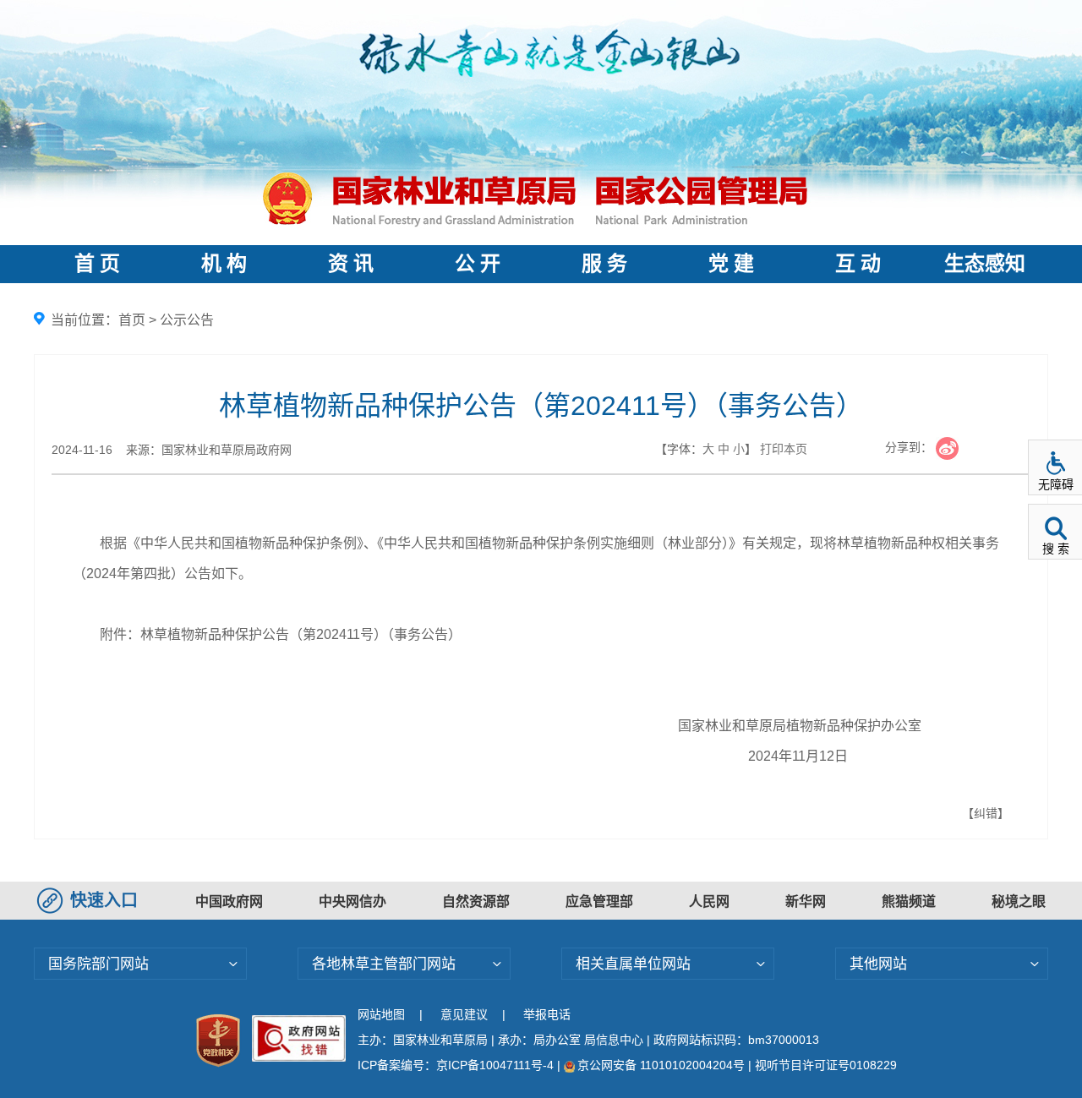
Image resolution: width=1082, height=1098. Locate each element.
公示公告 (187, 320)
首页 (131, 320)
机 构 (224, 264)
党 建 (731, 264)
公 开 (477, 264)
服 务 (604, 264)
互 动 (858, 264)
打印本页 (783, 449)
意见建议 (464, 1014)
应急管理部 (599, 901)
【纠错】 (985, 813)
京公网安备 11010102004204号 (661, 1065)
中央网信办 (352, 901)
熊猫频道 (909, 901)
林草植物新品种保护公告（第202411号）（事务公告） (301, 634)
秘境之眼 (1019, 901)
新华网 (805, 901)
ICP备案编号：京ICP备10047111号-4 (457, 1065)
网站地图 (381, 1014)
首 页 (97, 264)
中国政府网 (229, 901)
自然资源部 (476, 901)
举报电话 (547, 1014)
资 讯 (351, 264)
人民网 (709, 901)
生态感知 (984, 264)
